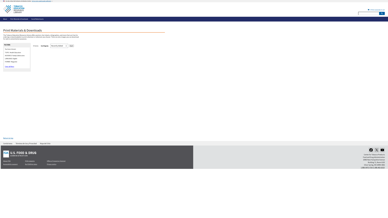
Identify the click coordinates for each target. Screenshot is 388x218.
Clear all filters (9, 67)
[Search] (382, 13)
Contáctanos (7, 143)
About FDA (7, 161)
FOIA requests (30, 161)
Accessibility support (10, 164)
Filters (7, 45)
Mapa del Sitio (45, 143)
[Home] (13, 9)
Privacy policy (51, 164)
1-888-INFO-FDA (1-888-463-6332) (373, 167)
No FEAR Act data (31, 164)
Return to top (8, 138)
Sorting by (44, 46)
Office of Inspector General (56, 161)
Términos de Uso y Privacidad (26, 143)
